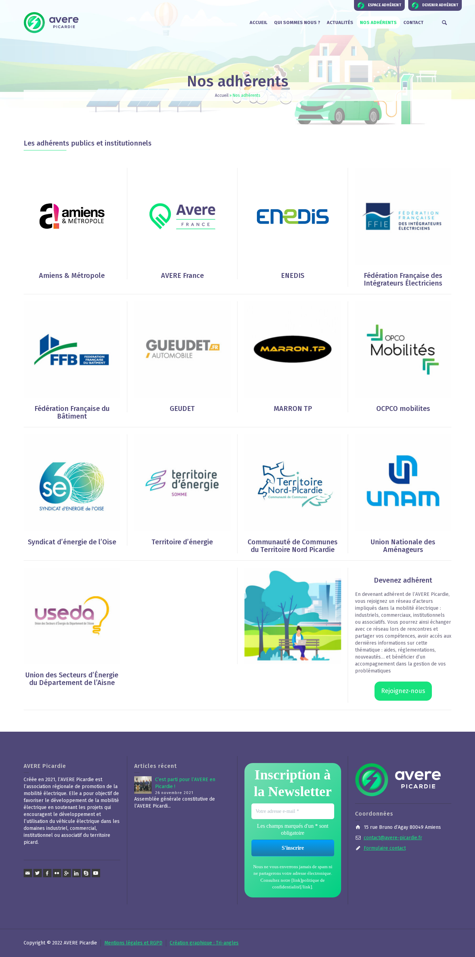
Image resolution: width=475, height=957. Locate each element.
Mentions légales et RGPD (133, 943)
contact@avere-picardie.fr (393, 838)
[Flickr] (57, 873)
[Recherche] (444, 22)
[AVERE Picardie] (51, 22)
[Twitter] (37, 873)
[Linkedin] (76, 873)
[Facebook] (47, 873)
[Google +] (67, 873)
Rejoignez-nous (403, 691)
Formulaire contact (385, 848)
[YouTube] (96, 873)
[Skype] (86, 873)
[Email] (28, 873)
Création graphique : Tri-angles (204, 943)
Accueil (221, 95)
